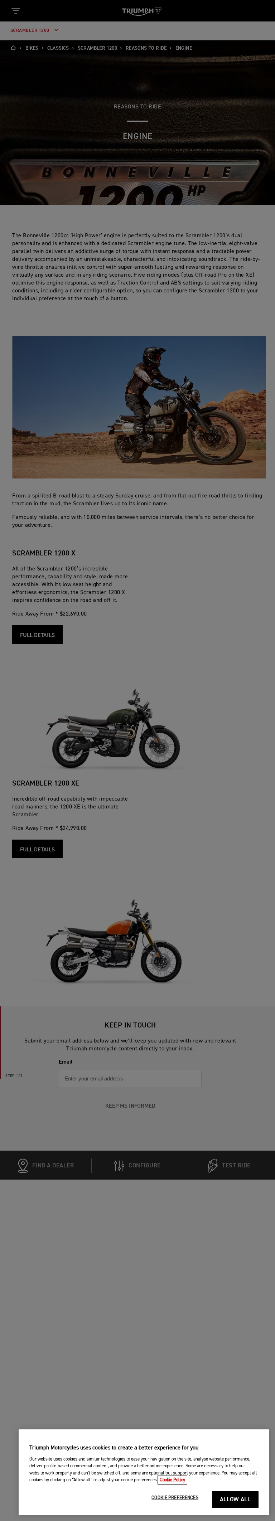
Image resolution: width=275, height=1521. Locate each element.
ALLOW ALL (235, 1500)
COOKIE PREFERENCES (174, 1498)
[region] (144, 1472)
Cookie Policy (172, 1480)
